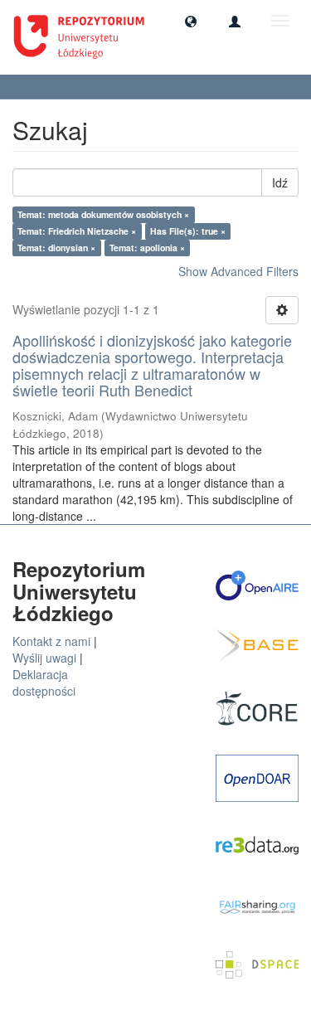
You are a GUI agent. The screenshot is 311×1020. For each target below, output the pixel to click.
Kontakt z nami (51, 641)
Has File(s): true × (188, 231)
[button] (191, 21)
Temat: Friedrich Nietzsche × (76, 231)
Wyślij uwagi (44, 657)
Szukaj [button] (41, 87)
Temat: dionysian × (56, 247)
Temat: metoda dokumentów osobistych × (103, 214)
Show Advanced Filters (238, 271)
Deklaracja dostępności (43, 682)
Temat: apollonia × (147, 247)
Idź (280, 182)
